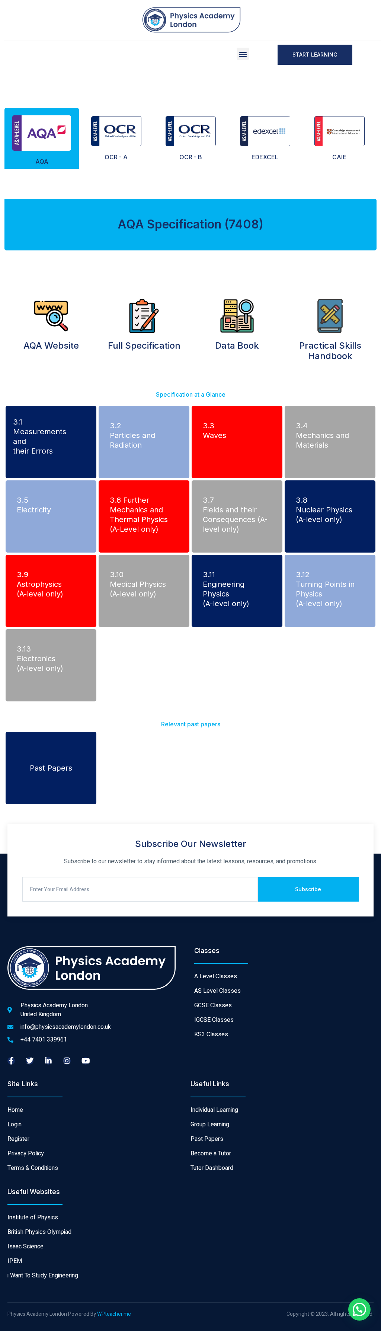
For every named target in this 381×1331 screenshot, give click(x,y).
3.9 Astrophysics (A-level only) (40, 584)
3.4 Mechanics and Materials (322, 435)
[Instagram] (67, 1061)
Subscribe (308, 889)
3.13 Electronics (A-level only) (40, 658)
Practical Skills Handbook (330, 351)
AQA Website (51, 345)
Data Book (237, 345)
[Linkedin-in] (48, 1061)
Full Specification (144, 345)
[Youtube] (85, 1061)
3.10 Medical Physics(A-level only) (138, 584)
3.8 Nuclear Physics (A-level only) (324, 510)
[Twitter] (29, 1061)
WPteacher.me (114, 1314)
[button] (243, 54)
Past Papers (51, 768)
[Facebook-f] (11, 1061)
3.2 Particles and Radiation (132, 435)
